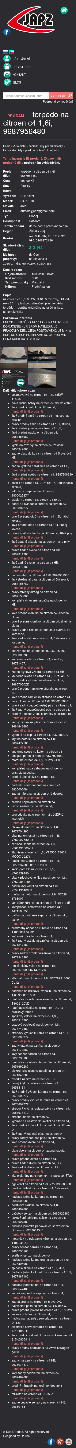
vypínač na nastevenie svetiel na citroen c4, (41, 1121)
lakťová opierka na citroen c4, (31, 1314)
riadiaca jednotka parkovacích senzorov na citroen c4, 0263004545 (40, 1228)
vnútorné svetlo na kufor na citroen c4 (37, 751)
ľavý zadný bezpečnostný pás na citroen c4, (41, 709)
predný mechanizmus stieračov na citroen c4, (42, 714)
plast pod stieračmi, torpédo (41, 150)
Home (6, 146)
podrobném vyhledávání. (42, 162)
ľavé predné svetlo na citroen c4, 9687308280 (42, 474)
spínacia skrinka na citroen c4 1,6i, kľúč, (38, 1268)
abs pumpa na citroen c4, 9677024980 (37, 755)
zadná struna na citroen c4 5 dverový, (37, 1301)
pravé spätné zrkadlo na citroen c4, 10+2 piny (42, 533)
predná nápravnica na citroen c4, (34, 802)
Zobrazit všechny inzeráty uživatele (27, 263)
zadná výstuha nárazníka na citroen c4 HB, (40, 466)
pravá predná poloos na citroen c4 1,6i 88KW (42, 1310)
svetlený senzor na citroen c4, (32, 1255)
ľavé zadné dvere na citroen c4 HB (35, 1167)
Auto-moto (19, 146)
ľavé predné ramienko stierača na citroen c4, (41, 697)
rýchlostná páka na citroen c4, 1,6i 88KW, (39, 1306)
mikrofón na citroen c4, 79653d (32, 1394)
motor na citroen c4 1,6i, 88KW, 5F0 (36, 760)
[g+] (60, 1441)
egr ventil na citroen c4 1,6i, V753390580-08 (41, 1184)
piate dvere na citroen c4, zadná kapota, (38, 1150)
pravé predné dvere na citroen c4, (34, 1159)
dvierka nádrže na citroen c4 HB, (33, 1079)
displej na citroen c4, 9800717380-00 (36, 499)
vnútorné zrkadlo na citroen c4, (32, 936)
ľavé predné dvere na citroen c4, (33, 1142)
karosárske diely (12, 150)
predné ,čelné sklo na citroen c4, (33, 776)
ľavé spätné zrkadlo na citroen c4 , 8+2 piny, (41, 541)
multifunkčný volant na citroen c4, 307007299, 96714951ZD (34, 967)
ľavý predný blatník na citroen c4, (34, 407)
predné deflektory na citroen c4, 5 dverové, (40, 1188)
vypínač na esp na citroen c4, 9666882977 (40, 735)
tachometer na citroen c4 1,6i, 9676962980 (40, 575)
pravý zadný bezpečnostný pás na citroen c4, (42, 705)
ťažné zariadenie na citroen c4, (32, 806)
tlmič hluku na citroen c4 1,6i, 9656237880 (40, 701)
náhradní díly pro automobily (46, 146)
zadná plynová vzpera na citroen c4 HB (38, 672)
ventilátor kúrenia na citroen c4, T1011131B (41, 902)
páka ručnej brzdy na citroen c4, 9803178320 (42, 403)
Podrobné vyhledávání (58, 101)
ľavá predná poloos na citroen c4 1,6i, (37, 428)
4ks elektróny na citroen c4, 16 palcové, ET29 (42, 1175)
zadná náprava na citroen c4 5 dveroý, (37, 793)
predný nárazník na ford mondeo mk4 (37, 1385)
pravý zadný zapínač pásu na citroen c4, (39, 1138)
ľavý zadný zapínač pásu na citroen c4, (38, 1133)
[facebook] (7, 41)
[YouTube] (69, 1441)
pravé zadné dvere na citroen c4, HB (36, 1163)
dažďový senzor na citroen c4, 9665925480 (40, 1213)
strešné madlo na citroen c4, (31, 1117)
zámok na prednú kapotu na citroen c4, (38, 1293)
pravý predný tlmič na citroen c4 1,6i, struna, (41, 424)
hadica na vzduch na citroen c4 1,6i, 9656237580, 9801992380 (36, 862)
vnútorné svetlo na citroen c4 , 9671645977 (41, 676)
